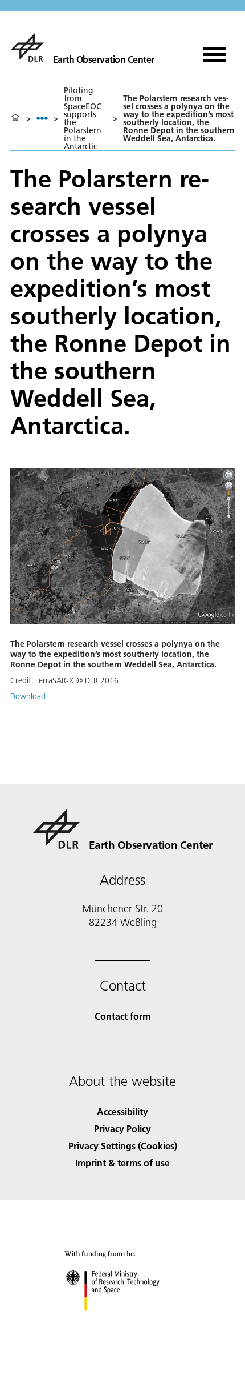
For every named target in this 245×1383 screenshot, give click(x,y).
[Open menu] (215, 50)
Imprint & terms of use (122, 1163)
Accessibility (122, 1111)
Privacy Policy (122, 1129)
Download (28, 696)
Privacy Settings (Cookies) (122, 1146)
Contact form (122, 1016)
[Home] (15, 118)
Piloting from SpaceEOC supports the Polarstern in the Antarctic (82, 118)
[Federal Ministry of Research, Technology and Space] (123, 1322)
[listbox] (42, 118)
